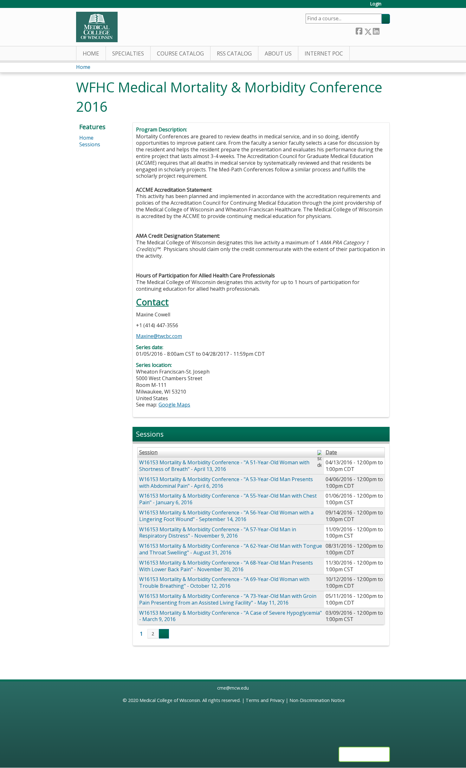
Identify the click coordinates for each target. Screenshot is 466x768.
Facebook (359, 30)
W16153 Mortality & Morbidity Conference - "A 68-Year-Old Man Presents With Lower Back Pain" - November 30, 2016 (226, 566)
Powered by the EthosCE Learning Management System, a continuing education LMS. (364, 754)
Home (91, 53)
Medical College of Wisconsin (169, 700)
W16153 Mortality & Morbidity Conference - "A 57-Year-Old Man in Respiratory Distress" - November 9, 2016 (217, 533)
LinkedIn (376, 30)
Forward (384, 30)
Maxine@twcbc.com (159, 336)
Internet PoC (324, 53)
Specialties (128, 53)
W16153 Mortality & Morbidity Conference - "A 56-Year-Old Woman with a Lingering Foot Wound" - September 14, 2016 (226, 516)
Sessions (89, 144)
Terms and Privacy (265, 700)
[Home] (97, 27)
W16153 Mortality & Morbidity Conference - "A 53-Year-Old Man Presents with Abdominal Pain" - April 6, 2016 (226, 482)
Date (331, 452)
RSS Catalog (234, 53)
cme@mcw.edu (233, 688)
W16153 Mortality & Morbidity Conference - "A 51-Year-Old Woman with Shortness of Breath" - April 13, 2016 (224, 466)
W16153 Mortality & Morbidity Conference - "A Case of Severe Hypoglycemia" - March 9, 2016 (230, 616)
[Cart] (388, 6)
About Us (278, 53)
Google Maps (174, 404)
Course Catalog (180, 53)
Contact (152, 302)
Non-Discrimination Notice (317, 700)
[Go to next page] (164, 634)
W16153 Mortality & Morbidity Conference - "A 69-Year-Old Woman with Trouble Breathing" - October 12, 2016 (224, 582)
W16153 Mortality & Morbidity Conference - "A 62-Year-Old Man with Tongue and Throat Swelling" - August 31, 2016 (230, 549)
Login (375, 4)
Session (148, 452)
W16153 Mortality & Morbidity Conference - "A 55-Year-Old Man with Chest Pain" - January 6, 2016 (228, 499)
